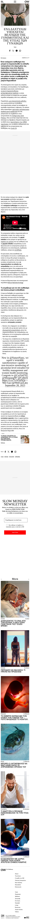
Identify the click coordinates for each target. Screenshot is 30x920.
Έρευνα (2, 761)
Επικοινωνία (18, 887)
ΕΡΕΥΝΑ (6, 456)
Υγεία (15, 47)
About (16, 873)
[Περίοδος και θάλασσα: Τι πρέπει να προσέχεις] (15, 648)
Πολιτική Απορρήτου (20, 880)
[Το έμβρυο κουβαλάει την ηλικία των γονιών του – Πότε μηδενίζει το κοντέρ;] (15, 694)
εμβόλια (3, 126)
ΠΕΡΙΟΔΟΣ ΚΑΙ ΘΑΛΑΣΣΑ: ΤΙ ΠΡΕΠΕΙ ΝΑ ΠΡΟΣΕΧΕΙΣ (13, 671)
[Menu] (15, 2)
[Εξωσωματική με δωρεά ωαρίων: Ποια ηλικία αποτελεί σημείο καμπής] (15, 837)
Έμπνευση (17, 907)
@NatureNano (17, 357)
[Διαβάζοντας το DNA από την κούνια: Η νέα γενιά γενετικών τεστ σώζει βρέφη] (15, 599)
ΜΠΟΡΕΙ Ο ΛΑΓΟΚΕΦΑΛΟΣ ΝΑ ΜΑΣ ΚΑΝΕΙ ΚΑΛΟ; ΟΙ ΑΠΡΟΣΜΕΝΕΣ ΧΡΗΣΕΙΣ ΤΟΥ (14, 765)
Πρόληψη (3, 618)
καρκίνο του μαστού (7, 241)
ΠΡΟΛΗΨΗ (11, 456)
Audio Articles (19, 909)
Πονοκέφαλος (4, 809)
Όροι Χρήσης (18, 882)
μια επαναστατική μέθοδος (17, 101)
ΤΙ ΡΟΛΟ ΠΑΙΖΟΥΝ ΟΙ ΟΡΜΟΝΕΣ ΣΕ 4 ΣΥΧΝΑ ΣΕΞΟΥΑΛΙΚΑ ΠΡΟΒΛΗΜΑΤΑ (9, 438)
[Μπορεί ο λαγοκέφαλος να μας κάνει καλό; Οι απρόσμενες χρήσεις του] (15, 742)
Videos (17, 911)
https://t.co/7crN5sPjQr (13, 380)
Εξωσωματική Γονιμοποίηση (6, 856)
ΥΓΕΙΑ (2, 456)
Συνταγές (17, 900)
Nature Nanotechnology (15, 282)
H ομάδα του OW (19, 878)
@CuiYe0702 (21, 375)
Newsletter (18, 884)
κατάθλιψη (17, 250)
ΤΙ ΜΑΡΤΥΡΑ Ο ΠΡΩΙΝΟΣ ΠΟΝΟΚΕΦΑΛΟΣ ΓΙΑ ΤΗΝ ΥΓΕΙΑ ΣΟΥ (14, 813)
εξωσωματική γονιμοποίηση (11, 330)
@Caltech (23, 377)
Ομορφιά (17, 903)
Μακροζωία (3, 713)
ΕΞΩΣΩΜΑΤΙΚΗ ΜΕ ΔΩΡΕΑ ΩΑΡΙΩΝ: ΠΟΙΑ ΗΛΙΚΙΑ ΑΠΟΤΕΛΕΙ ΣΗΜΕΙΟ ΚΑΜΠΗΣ (13, 860)
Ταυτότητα (18, 876)
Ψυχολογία (18, 894)
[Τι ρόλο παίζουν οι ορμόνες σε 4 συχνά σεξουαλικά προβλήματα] (25, 439)
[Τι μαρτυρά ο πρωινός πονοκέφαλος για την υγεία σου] (15, 789)
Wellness (3, 442)
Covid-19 (13, 128)
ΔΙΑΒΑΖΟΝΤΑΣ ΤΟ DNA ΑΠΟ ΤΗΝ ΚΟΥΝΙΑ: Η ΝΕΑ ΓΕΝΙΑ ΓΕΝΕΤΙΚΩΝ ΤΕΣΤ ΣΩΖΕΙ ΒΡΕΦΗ (13, 623)
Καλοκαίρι (3, 667)
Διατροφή (17, 898)
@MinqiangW (9, 377)
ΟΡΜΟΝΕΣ (17, 456)
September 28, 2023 (15, 385)
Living (16, 905)
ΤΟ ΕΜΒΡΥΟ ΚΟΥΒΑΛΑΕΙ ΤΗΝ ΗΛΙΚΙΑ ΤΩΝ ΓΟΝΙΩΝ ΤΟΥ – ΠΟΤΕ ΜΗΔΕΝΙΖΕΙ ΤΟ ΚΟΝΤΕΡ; (14, 717)
